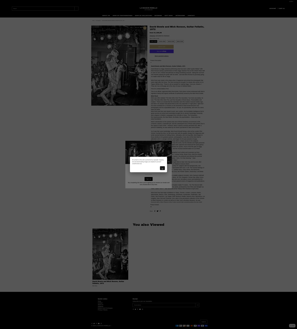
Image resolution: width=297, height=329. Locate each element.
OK (162, 169)
